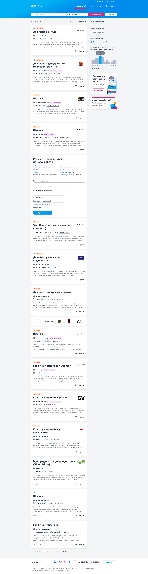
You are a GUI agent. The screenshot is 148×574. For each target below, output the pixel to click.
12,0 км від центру (55, 74)
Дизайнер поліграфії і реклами (52, 292)
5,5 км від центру (57, 299)
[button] (106, 6)
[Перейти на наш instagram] (64, 562)
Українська (34, 562)
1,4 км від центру (57, 39)
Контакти (41, 568)
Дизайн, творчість (99, 42)
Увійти (113, 6)
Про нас (48, 568)
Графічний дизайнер (46, 524)
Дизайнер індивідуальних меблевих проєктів (49, 65)
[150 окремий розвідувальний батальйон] (59, 321)
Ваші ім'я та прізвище (40, 181)
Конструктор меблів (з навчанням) (47, 431)
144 (58, 551)
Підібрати (112, 14)
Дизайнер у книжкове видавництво (46, 259)
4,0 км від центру (53, 105)
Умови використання (87, 568)
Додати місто (37, 208)
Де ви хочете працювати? (42, 201)
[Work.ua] (36, 6)
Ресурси (33, 568)
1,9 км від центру (64, 137)
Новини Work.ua (64, 568)
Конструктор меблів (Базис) (50, 397)
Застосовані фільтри (98, 28)
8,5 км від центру (53, 439)
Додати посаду (38, 197)
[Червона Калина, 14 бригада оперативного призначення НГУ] (69, 321)
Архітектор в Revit (44, 31)
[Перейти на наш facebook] (55, 562)
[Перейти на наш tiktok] (74, 562)
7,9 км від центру (53, 341)
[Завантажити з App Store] (83, 562)
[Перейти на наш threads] (60, 562)
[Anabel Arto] (49, 321)
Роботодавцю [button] (108, 562)
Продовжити (42, 213)
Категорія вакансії (97, 38)
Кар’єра (55, 568)
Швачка (38, 98)
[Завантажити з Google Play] (95, 562)
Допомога (75, 568)
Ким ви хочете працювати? (42, 190)
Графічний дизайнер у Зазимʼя (52, 365)
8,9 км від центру (57, 503)
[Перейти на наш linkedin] (69, 562)
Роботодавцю (110, 1)
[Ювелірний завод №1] (39, 321)
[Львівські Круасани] (79, 321)
